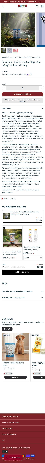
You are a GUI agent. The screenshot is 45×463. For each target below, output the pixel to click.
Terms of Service (17, 448)
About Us (9, 448)
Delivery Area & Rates (10, 416)
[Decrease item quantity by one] (4, 88)
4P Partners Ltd (30, 459)
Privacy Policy (7, 428)
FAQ (3, 440)
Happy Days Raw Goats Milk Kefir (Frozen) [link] (32, 248)
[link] (6, 216)
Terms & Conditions (9, 434)
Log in (5, 451)
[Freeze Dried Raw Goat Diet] (15, 347)
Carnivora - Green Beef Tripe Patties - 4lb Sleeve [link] (12, 253)
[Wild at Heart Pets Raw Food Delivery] (22, 6)
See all (7, 329)
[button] (22, 94)
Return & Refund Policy (10, 422)
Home (3, 57)
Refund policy (26, 448)
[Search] (36, 6)
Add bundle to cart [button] (22, 272)
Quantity (4, 84)
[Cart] (41, 6)
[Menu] (4, 6)
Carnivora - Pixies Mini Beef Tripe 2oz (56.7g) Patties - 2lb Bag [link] (25, 213)
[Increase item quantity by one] (41, 88)
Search (3, 448)
